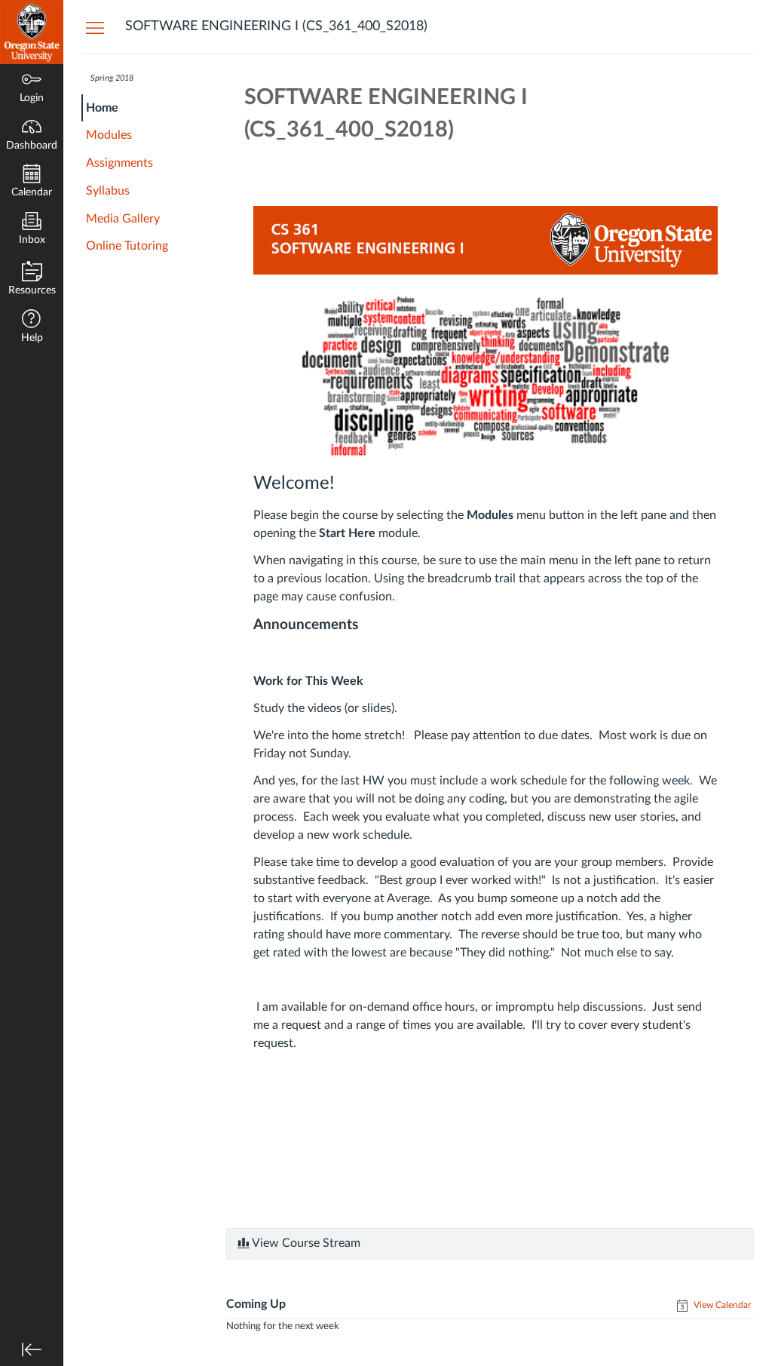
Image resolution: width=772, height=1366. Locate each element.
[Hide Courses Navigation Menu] (95, 27)
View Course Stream (305, 1243)
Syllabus (108, 191)
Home (102, 108)
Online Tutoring (127, 246)
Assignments (119, 163)
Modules (109, 135)
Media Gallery (123, 219)
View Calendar (721, 1304)
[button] (31, 327)
